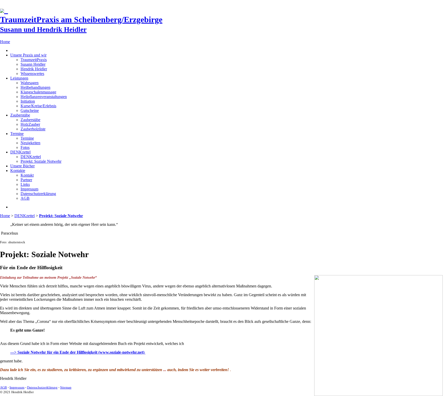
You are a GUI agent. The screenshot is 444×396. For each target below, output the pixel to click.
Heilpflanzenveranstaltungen (44, 96)
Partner (26, 180)
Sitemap (65, 387)
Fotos (25, 147)
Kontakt (27, 175)
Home (5, 42)
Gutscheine (30, 110)
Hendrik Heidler (34, 69)
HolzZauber (30, 124)
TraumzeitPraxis (34, 59)
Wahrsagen (30, 83)
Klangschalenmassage (38, 92)
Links (25, 184)
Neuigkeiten (30, 143)
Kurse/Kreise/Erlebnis (38, 106)
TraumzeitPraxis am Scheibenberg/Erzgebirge (81, 24)
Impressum (29, 189)
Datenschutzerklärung (38, 193)
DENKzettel (20, 152)
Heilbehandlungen (35, 87)
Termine (17, 133)
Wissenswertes (32, 73)
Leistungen (19, 78)
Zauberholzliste (33, 129)
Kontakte (17, 170)
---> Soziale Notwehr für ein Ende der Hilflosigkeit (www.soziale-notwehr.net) (77, 352)
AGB (25, 198)
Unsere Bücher (22, 166)
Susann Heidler (33, 64)
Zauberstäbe (20, 115)
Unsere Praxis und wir (28, 55)
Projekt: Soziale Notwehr (41, 161)
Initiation (28, 101)
